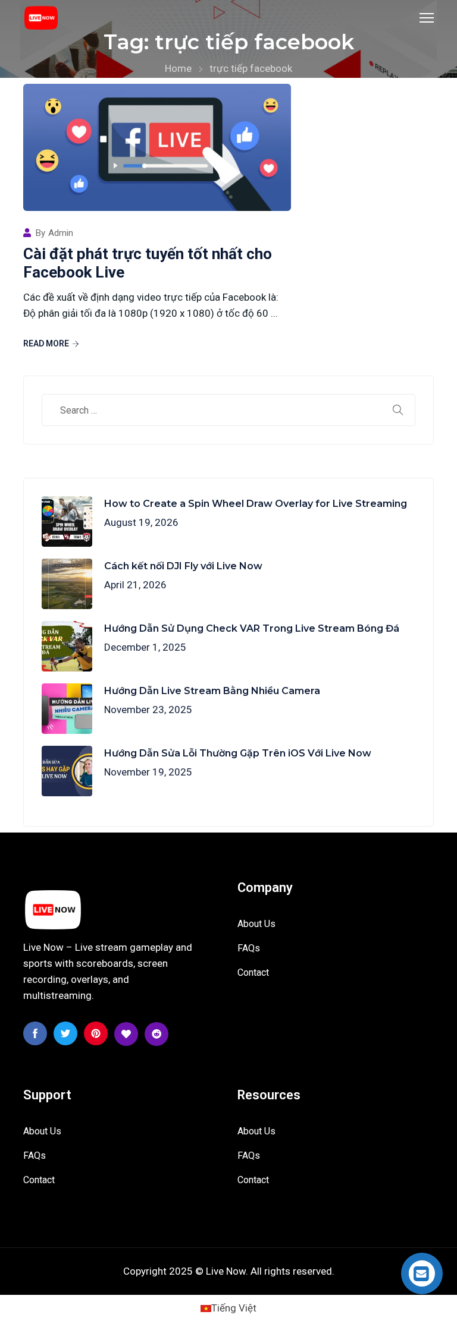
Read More (46, 343)
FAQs (248, 948)
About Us (256, 923)
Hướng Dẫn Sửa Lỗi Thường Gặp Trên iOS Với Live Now (237, 753)
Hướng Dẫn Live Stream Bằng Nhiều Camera (212, 690)
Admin (60, 233)
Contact (253, 972)
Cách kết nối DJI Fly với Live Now (183, 566)
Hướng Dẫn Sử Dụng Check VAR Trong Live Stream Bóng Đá (251, 628)
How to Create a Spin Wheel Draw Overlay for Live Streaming (255, 503)
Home (178, 68)
